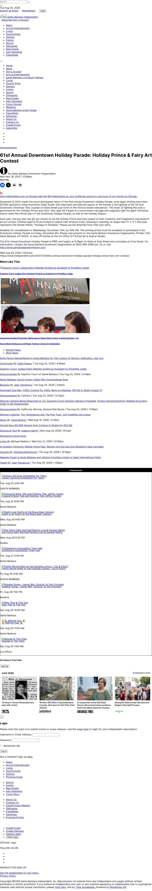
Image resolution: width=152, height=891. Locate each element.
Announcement (8, 147)
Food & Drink (13, 34)
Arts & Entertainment (18, 28)
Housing (5, 452)
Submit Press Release (18, 805)
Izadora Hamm (29, 430)
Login (42, 11)
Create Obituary (15, 831)
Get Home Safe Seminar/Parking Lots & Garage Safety (32, 532)
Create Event (13, 125)
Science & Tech (9, 430)
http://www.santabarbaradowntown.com (22, 247)
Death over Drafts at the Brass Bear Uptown (26, 514)
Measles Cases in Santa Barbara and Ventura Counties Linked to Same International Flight (50, 457)
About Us (11, 119)
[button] (19, 695)
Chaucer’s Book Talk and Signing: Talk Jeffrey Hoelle (31, 496)
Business (5, 384)
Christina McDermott (25, 452)
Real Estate (12, 49)
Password (5, 740)
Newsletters (28, 10)
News (9, 25)
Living (9, 31)
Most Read (12, 352)
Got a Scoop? (21, 19)
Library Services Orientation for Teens (23, 477)
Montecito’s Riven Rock (13, 436)
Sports (10, 43)
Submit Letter (13, 833)
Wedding (11, 107)
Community (7, 363)
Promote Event (14, 776)
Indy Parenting (14, 51)
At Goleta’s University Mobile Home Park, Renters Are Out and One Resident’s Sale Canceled (51, 446)
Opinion (10, 37)
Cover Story (13, 794)
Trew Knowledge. (86, 887)
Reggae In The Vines (13, 640)
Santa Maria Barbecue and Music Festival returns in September (30, 344)
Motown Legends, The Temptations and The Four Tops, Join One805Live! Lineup (45, 414)
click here (60, 887)
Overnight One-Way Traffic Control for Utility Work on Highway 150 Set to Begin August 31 (51, 390)
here (86, 729)
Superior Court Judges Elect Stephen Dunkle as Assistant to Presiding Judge (36, 273)
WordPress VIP (118, 887)
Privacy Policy (8, 875)
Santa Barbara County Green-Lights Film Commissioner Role (34, 379)
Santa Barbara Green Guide (21, 110)
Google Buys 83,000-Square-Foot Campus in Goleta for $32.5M (36, 425)
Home (9, 65)
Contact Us (12, 122)
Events (10, 40)
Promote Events (15, 817)
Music (3, 419)
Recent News (13, 349)
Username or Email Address (15, 734)
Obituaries (11, 46)
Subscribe (7, 19)
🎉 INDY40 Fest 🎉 (12, 622)
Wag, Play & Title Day (14, 604)
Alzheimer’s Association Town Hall (21, 550)
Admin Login (12, 837)
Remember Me (11, 745)
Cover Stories (13, 104)
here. (30, 756)
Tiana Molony (18, 419)
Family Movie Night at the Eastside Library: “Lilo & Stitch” (34, 568)
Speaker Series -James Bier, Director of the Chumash (31, 586)
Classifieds (12, 54)
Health (4, 462)
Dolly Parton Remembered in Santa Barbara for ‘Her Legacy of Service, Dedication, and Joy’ (52, 358)
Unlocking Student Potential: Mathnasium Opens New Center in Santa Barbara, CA (39, 338)
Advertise (11, 116)
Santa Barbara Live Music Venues (24, 77)
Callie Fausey (24, 363)
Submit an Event (9, 10)
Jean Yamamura (23, 384)
